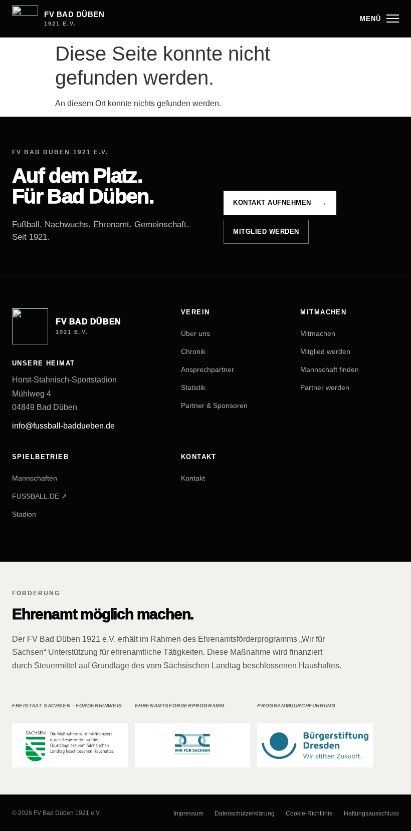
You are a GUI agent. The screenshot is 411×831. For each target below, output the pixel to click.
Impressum (188, 813)
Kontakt (193, 478)
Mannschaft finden (329, 369)
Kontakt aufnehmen (280, 202)
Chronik (193, 351)
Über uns (195, 333)
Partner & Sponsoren (214, 405)
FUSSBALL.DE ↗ (39, 496)
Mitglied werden (266, 231)
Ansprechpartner (207, 369)
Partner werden (324, 387)
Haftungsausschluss (371, 813)
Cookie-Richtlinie (309, 813)
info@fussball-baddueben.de (63, 426)
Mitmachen (317, 333)
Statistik (193, 387)
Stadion (24, 514)
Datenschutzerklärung (245, 813)
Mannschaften (34, 478)
